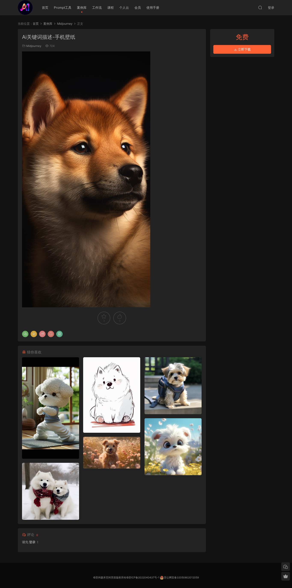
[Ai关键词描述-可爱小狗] (173, 446)
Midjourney (33, 46)
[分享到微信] (25, 334)
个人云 (124, 8)
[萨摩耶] (111, 395)
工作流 (97, 8)
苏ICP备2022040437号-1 (144, 577)
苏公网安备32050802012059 (181, 577)
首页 (45, 8)
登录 (32, 542)
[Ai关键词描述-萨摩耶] (50, 491)
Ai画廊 (25, 7)
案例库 (82, 8)
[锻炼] (50, 408)
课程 (110, 8)
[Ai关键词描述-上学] (173, 385)
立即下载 (244, 49)
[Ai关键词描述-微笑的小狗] (111, 453)
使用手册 (152, 8)
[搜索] (260, 7)
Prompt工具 (62, 8)
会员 (137, 8)
